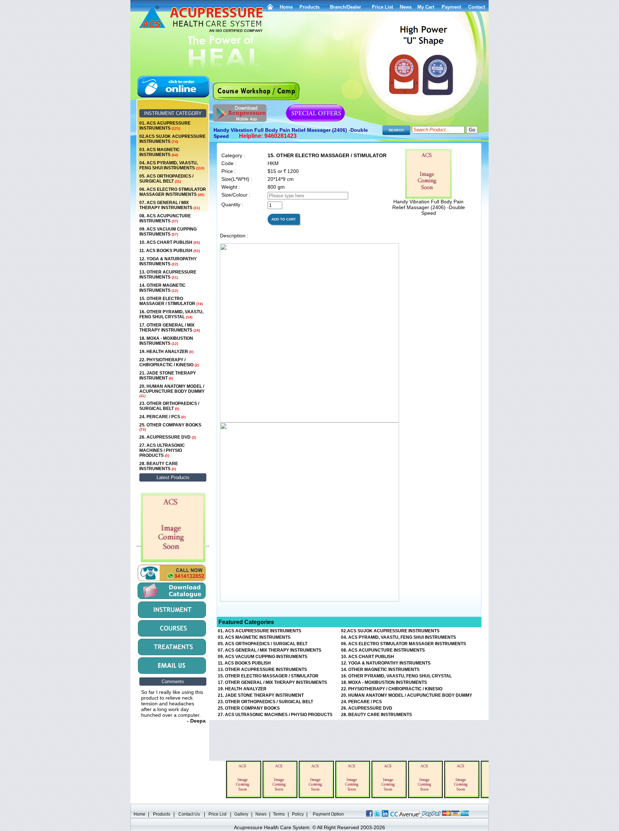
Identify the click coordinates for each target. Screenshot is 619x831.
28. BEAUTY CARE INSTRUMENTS (158, 466)
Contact (476, 7)
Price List (382, 7)
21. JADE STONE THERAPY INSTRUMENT (167, 376)
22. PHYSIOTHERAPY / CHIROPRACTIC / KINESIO (169, 362)
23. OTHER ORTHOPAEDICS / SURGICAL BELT (169, 406)
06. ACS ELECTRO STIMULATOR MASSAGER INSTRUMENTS (172, 192)
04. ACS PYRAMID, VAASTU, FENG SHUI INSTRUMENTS (171, 165)
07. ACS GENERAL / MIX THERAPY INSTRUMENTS (169, 205)
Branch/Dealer (345, 7)
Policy (298, 814)
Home (286, 7)
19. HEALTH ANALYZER (166, 351)
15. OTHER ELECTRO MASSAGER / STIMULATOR (171, 301)
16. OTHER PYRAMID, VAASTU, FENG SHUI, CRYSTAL (171, 314)
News (261, 814)
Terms (279, 814)
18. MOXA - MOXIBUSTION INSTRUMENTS (166, 341)
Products (309, 7)
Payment (451, 7)
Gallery (241, 814)
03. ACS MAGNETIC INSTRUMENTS (159, 152)
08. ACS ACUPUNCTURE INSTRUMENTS (165, 218)
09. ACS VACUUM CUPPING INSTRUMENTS (168, 232)
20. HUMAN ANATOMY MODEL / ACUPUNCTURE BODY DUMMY (172, 391)
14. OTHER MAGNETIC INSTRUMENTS (162, 288)
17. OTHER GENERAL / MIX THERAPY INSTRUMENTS (169, 328)
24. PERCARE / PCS (162, 416)
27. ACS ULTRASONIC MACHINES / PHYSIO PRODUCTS (162, 450)
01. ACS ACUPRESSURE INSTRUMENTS (165, 126)
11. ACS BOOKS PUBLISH (169, 250)
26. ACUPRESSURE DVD (167, 437)
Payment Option (328, 814)
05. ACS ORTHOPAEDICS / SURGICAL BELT (166, 179)
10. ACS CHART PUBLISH (169, 242)
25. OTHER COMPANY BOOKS (170, 426)
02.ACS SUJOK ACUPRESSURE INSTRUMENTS (172, 139)
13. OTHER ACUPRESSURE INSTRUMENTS (167, 275)
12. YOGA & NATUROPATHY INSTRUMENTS (168, 261)
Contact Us (189, 814)
